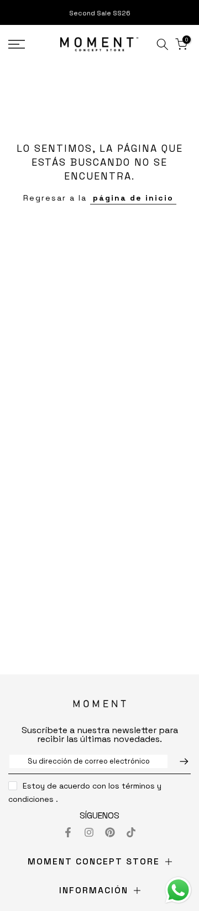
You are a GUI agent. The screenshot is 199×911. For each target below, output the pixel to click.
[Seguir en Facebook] (68, 832)
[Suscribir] (178, 761)
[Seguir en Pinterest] (110, 832)
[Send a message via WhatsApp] (178, 890)
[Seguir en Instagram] (89, 832)
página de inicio (133, 198)
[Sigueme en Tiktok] (131, 832)
